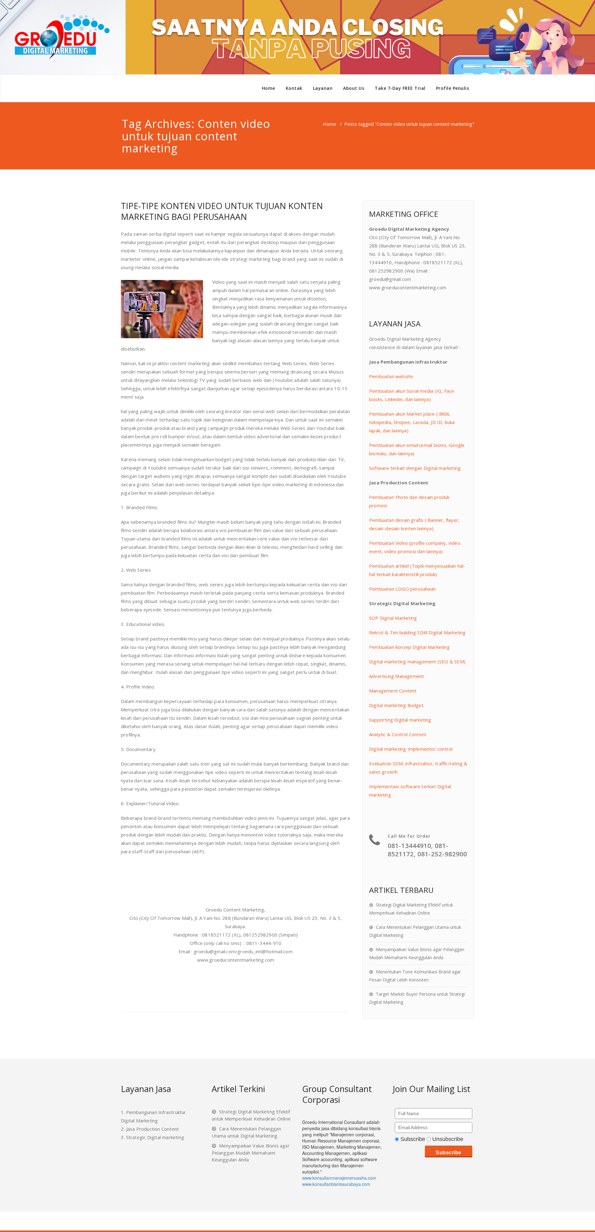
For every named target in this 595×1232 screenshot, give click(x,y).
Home (268, 88)
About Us (353, 88)
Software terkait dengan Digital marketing (415, 468)
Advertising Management (396, 676)
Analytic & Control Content (397, 734)
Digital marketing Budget (396, 705)
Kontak (294, 88)
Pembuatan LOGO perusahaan (402, 589)
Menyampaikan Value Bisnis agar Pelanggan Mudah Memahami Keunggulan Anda (251, 1152)
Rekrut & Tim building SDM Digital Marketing (417, 632)
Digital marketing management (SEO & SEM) (417, 661)
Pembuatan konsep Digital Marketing (409, 647)
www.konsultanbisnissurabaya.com (336, 1184)
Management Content (393, 691)
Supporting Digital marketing (400, 720)
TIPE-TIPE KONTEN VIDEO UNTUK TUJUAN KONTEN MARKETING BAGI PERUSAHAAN (222, 211)
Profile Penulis (452, 88)
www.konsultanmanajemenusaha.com (339, 1178)
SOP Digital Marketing (393, 618)
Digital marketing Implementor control (410, 749)
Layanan (323, 88)
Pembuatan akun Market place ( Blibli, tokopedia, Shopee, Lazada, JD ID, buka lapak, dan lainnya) (412, 422)
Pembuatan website (391, 376)
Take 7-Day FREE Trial (400, 88)
